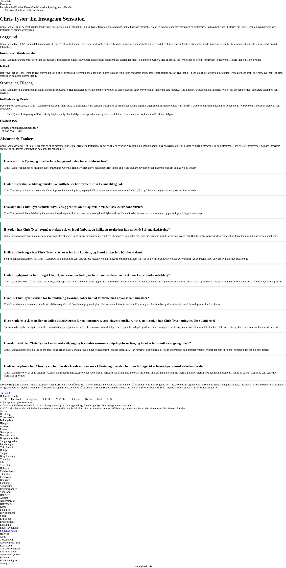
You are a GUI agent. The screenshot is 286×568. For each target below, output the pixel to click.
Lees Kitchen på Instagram (79, 387)
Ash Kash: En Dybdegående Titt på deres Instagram (77, 384)
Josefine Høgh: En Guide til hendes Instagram (24, 384)
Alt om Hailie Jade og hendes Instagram (116, 387)
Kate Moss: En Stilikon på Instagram (126, 384)
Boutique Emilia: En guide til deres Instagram (227, 384)
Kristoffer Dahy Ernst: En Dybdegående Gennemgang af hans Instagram (177, 387)
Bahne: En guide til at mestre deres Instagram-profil (174, 384)
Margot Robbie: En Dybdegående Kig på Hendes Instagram (31, 387)
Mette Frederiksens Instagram (268, 384)
